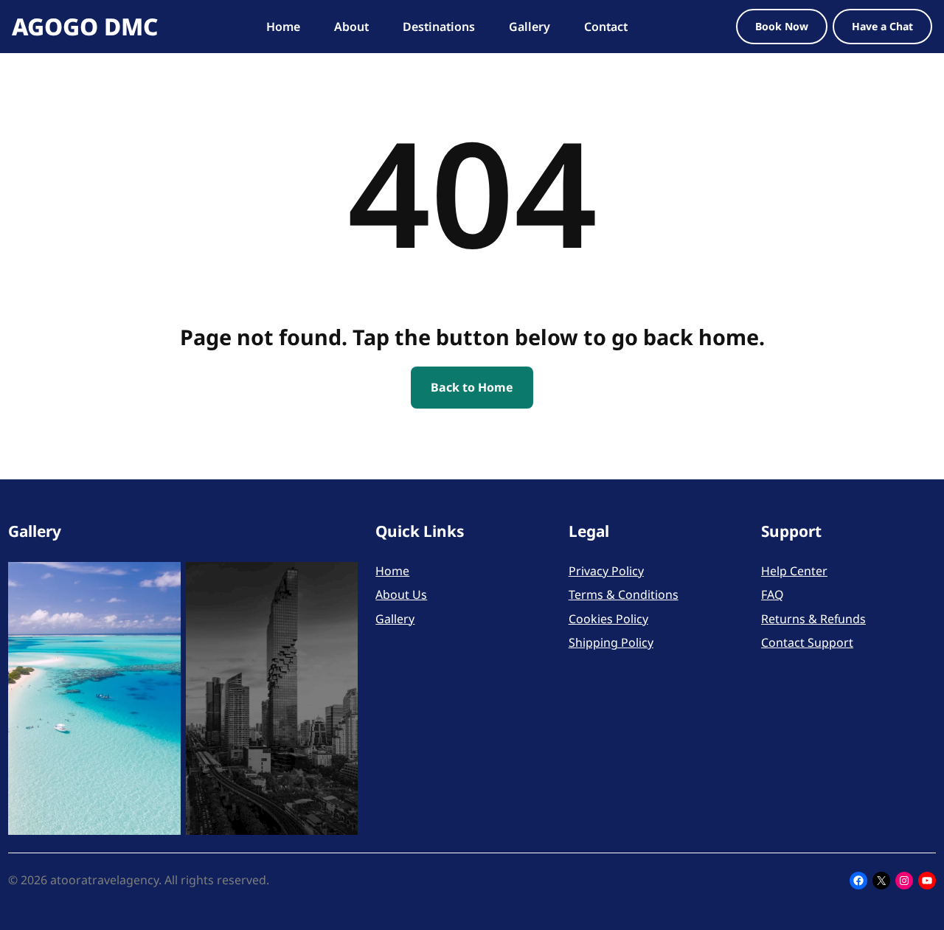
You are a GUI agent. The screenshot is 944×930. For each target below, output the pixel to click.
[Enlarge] (161, 581)
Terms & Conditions (623, 594)
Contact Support (807, 642)
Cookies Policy (608, 619)
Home (392, 571)
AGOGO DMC (85, 26)
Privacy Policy (606, 571)
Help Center (794, 571)
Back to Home (472, 387)
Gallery (394, 619)
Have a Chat (882, 26)
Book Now (781, 26)
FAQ (772, 594)
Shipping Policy (611, 642)
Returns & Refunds (813, 619)
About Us (401, 594)
